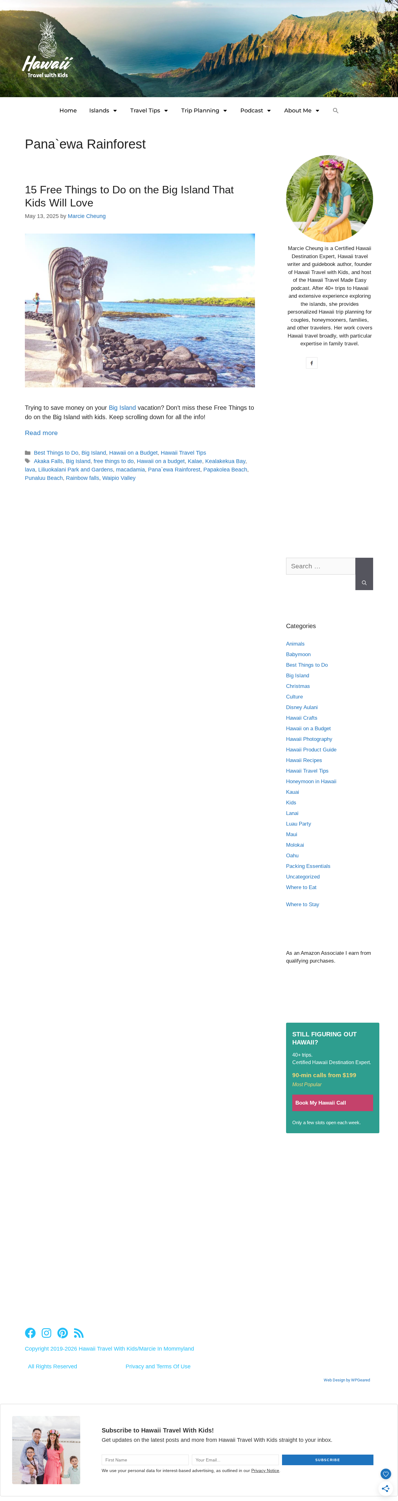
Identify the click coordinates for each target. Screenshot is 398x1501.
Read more (41, 432)
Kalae (195, 461)
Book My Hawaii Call (320, 1103)
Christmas (298, 686)
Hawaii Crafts (301, 718)
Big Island (122, 407)
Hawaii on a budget (161, 461)
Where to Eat (301, 887)
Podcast (251, 110)
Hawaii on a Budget (133, 453)
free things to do (114, 461)
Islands (99, 110)
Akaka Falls (48, 461)
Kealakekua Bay (225, 461)
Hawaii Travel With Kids (108, 1349)
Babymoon (298, 654)
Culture (294, 697)
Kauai (292, 792)
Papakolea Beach (225, 469)
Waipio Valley (119, 478)
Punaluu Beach (44, 478)
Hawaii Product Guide (311, 750)
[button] (335, 110)
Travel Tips (145, 110)
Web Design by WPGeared (347, 1380)
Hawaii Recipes (304, 760)
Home (68, 110)
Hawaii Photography (309, 739)
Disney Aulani (302, 707)
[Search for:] (320, 569)
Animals (295, 644)
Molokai (295, 845)
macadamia (130, 469)
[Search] (364, 574)
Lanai (292, 813)
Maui (291, 834)
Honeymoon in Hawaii (311, 781)
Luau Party (298, 824)
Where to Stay (302, 904)
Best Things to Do (56, 453)
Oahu (292, 856)
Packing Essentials (308, 866)
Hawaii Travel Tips (183, 453)
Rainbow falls (82, 478)
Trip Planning (200, 110)
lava (30, 469)
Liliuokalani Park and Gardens (75, 469)
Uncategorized (303, 877)
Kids (291, 803)
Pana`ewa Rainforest (174, 469)
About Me (298, 110)
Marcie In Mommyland (166, 1349)
